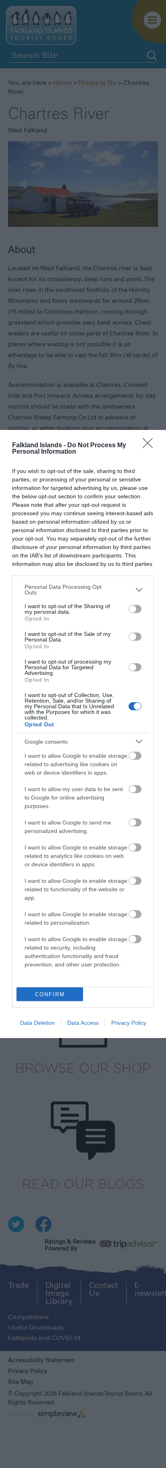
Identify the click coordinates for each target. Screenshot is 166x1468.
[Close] (150, 445)
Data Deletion (37, 1023)
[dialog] (83, 734)
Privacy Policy (128, 1023)
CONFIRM (50, 994)
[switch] (135, 609)
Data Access (83, 1023)
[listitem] (83, 589)
